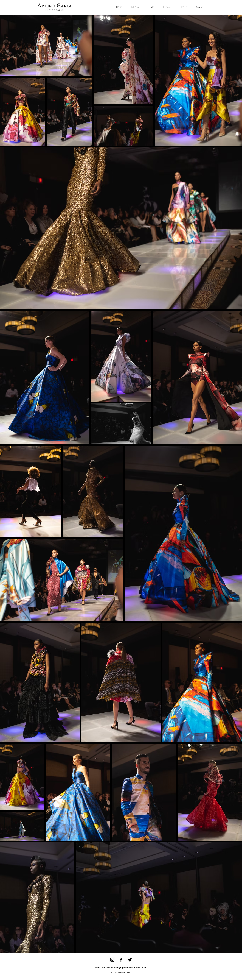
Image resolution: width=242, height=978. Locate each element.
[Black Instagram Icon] (112, 959)
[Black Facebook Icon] (121, 959)
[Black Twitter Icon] (130, 959)
